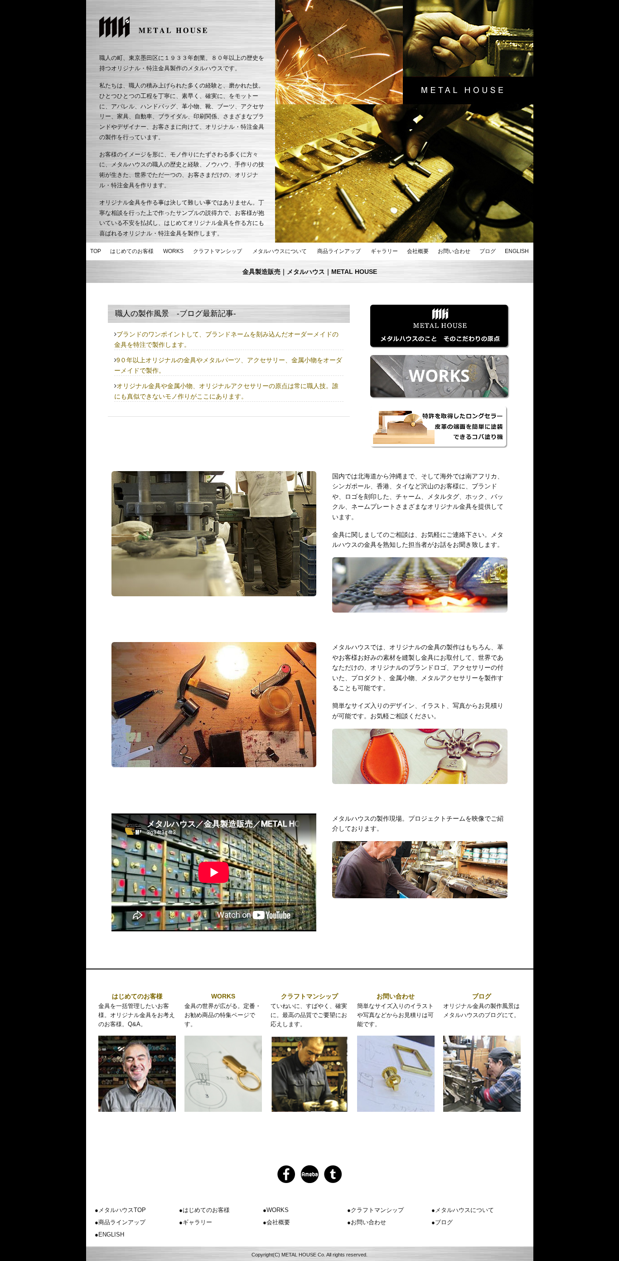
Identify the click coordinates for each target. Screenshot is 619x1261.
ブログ (487, 251)
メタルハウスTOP (122, 1210)
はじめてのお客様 (132, 251)
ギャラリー (384, 251)
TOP (95, 251)
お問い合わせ (454, 251)
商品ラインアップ (339, 251)
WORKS (173, 251)
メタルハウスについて (279, 251)
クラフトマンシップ (217, 251)
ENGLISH (517, 251)
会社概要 (418, 251)
